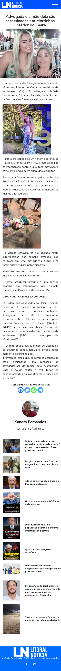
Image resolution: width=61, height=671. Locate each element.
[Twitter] (27, 390)
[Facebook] (21, 390)
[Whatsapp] (34, 390)
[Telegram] (40, 390)
